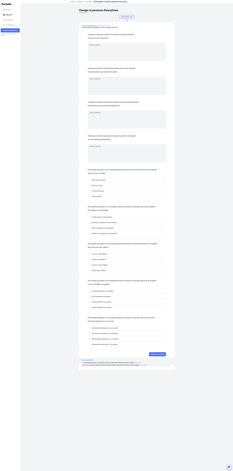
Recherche (9, 20)
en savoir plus (137, 362)
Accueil (8, 9)
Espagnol (89, 2)
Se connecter (10, 25)
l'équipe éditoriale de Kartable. (102, 26)
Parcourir (9, 15)
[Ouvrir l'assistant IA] (229, 467)
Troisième (80, 2)
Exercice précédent (87, 360)
